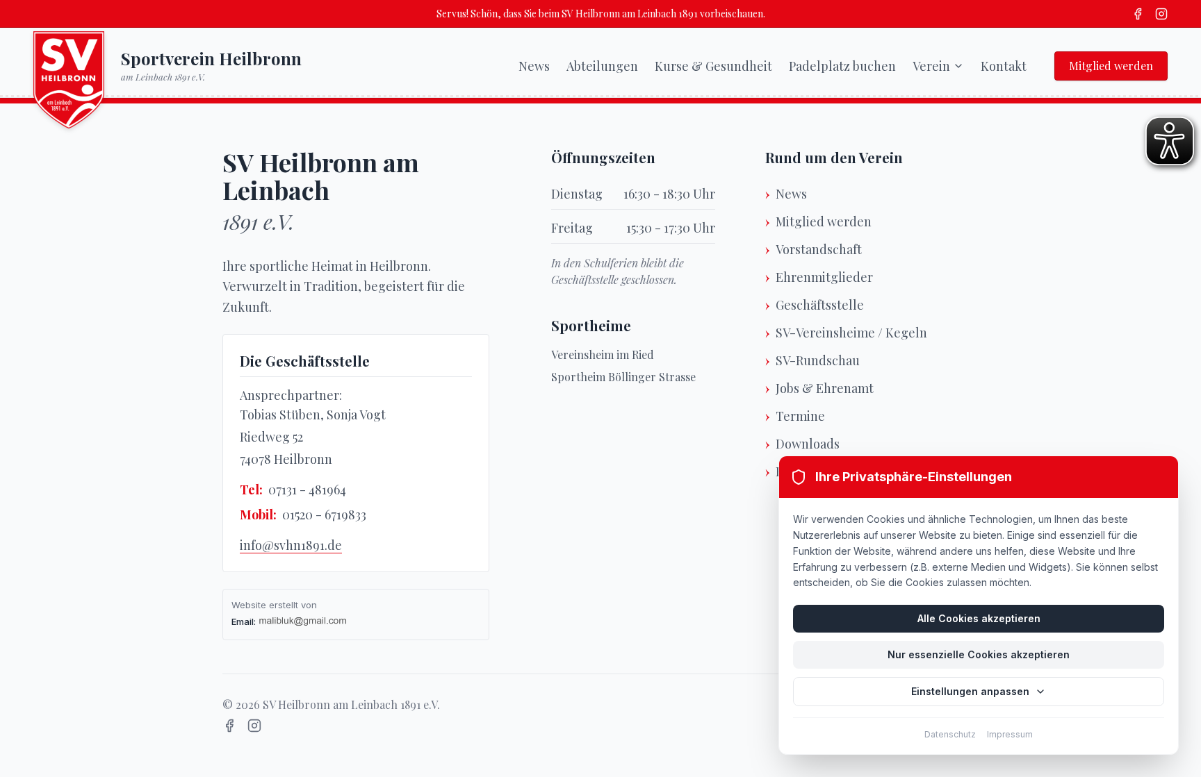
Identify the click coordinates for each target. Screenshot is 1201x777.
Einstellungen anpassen (970, 691)
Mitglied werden (1111, 65)
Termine (800, 416)
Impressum (1010, 734)
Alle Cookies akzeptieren (978, 618)
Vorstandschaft (819, 249)
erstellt (283, 604)
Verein (931, 66)
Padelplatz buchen (842, 66)
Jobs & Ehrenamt (825, 388)
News (534, 66)
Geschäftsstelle (820, 304)
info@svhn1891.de (291, 545)
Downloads (808, 443)
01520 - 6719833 (324, 514)
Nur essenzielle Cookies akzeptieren (979, 654)
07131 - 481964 (307, 489)
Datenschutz (950, 734)
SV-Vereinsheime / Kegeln (851, 332)
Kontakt (1004, 66)
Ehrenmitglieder (824, 277)
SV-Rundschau (818, 360)
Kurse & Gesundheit (713, 66)
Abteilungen (602, 66)
